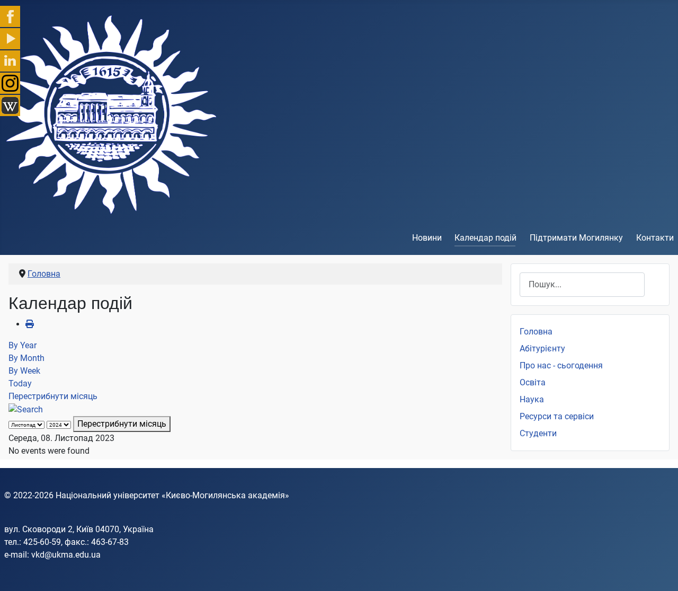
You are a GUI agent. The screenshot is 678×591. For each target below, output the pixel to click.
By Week (24, 371)
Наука (532, 399)
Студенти (538, 433)
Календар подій (485, 238)
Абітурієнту (542, 348)
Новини (427, 238)
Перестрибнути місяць (52, 396)
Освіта (533, 382)
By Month (26, 358)
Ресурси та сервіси (557, 416)
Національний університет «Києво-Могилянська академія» (172, 495)
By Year (22, 345)
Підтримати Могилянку (576, 238)
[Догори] (659, 571)
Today (20, 383)
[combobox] (582, 284)
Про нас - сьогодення (561, 365)
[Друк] (29, 324)
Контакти (655, 238)
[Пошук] (25, 409)
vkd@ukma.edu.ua (66, 555)
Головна (536, 332)
